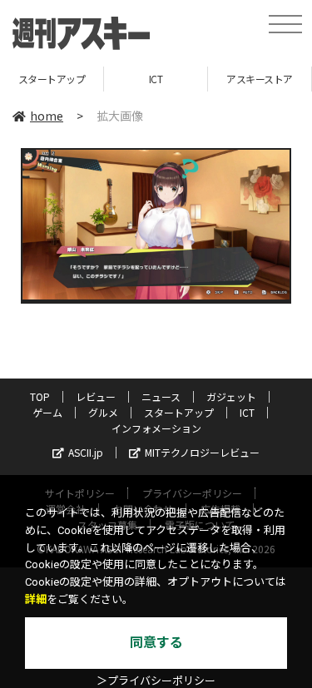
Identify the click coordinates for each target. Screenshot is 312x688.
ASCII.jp (85, 452)
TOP (40, 396)
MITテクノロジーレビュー (202, 452)
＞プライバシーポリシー (156, 681)
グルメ (103, 412)
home (46, 115)
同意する (156, 643)
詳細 (36, 599)
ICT (117, 79)
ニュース (161, 396)
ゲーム (47, 412)
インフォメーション (156, 428)
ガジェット (231, 396)
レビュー (96, 396)
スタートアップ (179, 412)
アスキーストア (221, 79)
